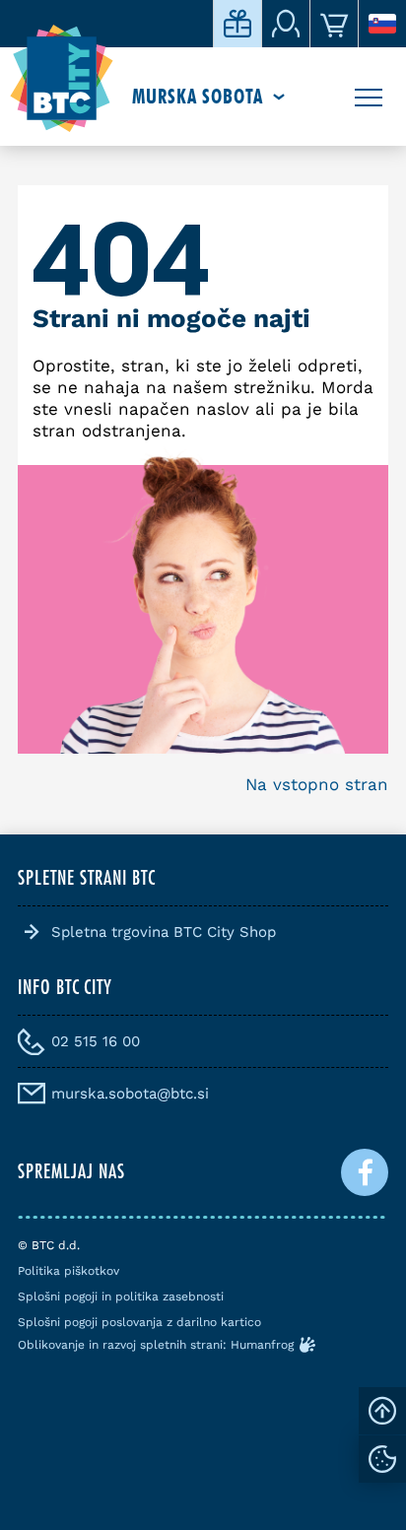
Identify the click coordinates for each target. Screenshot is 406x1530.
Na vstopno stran (316, 784)
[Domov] (61, 79)
